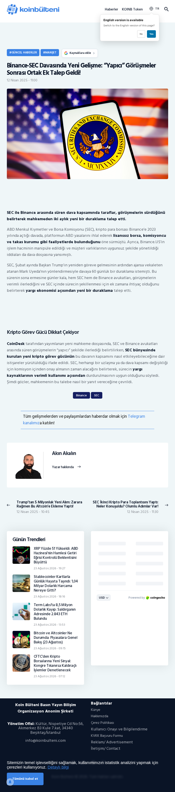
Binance (81, 395)
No (141, 33)
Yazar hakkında (63, 467)
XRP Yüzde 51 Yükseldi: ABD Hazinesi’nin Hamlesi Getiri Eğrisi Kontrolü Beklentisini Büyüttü (56, 555)
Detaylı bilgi (58, 767)
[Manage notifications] (10, 782)
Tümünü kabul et (25, 778)
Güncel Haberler (24, 52)
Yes (151, 33)
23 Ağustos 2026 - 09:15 (50, 648)
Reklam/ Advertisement (112, 742)
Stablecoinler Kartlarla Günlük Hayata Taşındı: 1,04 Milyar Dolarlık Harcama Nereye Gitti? (56, 584)
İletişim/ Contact (105, 748)
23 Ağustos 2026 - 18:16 (49, 596)
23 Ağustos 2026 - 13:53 (49, 624)
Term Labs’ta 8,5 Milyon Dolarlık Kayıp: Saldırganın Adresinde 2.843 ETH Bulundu (55, 612)
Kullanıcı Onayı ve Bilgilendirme (119, 729)
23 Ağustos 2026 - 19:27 (49, 568)
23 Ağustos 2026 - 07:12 (49, 676)
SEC (96, 395)
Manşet (50, 52)
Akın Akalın (64, 453)
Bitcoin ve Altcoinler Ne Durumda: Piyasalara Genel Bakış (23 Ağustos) (55, 638)
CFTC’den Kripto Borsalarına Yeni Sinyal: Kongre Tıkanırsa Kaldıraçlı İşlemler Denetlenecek (55, 663)
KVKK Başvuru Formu (107, 736)
